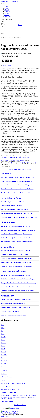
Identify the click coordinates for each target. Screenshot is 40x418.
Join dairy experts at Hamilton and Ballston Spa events (12, 160)
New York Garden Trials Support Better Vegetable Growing (17, 189)
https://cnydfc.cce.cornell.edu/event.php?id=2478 (15, 157)
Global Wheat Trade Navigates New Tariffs (13, 303)
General (34, 395)
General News (7, 247)
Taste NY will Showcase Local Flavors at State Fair (15, 254)
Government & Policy (6, 397)
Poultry (17, 389)
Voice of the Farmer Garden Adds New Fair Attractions (16, 266)
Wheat (23, 383)
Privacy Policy (13, 413)
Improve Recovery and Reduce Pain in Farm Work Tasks (17, 213)
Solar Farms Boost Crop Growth (10, 311)
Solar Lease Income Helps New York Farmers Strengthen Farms (19, 217)
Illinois (2, 325)
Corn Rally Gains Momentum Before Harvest (13, 315)
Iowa (2, 331)
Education (9, 395)
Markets (6, 10)
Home (6, 6)
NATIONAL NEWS (7, 401)
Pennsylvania (4, 361)
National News (8, 296)
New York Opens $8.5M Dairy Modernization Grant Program (18, 230)
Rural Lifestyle (24, 397)
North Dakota (4, 355)
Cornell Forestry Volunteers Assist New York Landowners (17, 201)
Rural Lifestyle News (11, 198)
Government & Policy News (14, 271)
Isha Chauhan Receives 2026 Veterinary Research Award (16, 234)
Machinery (7, 16)
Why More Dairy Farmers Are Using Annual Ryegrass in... (17, 185)
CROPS (3, 380)
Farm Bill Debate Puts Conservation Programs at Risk (16, 299)
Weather (10, 398)
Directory (7, 15)
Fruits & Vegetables (9, 383)
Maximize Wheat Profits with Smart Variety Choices (15, 307)
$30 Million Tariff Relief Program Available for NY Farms (17, 290)
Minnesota (3, 343)
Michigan (3, 340)
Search (20, 25)
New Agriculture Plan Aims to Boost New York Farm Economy (18, 283)
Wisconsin (3, 367)
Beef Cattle (4, 389)
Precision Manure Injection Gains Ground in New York (16, 181)
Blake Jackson (7, 65)
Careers (6, 13)
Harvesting (16, 397)
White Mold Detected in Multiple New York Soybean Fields (17, 177)
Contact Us (4, 370)
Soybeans (18, 383)
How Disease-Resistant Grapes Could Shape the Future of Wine (19, 193)
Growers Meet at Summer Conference (11, 205)
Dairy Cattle (11, 389)
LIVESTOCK (5, 386)
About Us (4, 374)
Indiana (2, 328)
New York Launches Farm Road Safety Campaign (15, 209)
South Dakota (4, 364)
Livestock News (8, 222)
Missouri (3, 346)
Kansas (2, 334)
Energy (14, 395)
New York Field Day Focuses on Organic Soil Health (15, 250)
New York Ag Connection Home (9, 37)
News (6, 8)
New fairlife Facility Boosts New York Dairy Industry (15, 226)
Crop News (6, 173)
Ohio (2, 358)
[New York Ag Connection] (9, 1)
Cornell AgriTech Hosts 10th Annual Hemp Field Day (16, 262)
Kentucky (3, 337)
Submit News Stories (20, 405)
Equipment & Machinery (24, 395)
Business (3, 395)
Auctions (7, 11)
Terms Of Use (5, 413)
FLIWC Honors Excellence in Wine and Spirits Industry (16, 258)
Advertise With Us (6, 377)
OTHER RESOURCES (8, 392)
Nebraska (3, 349)
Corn (2, 383)
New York (3, 352)
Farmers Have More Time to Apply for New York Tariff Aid (17, 286)
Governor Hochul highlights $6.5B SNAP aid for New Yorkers (24, 162)
